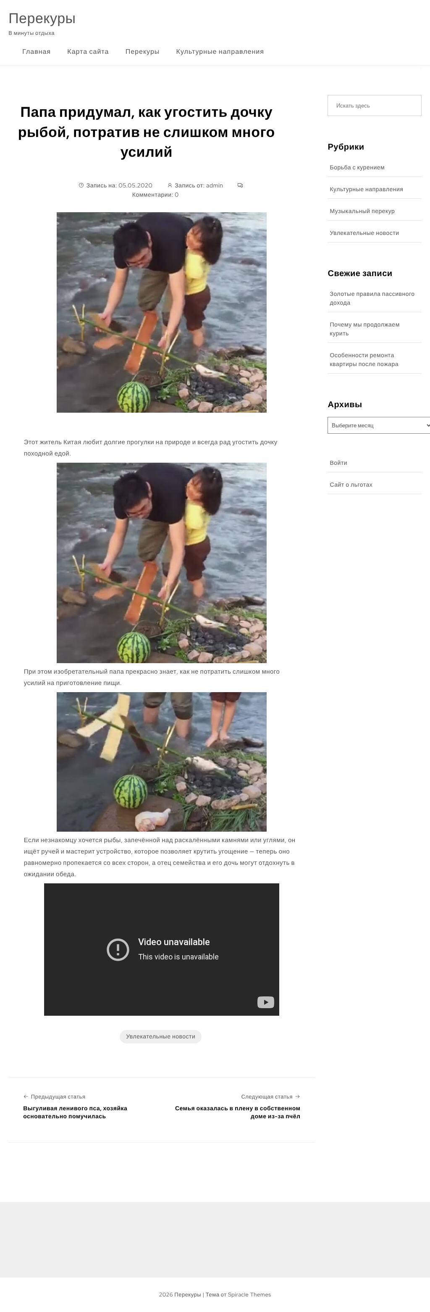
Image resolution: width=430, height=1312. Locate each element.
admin (214, 186)
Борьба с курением (357, 167)
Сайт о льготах (351, 485)
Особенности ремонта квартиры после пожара (364, 360)
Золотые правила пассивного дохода (372, 298)
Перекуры (42, 18)
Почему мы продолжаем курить (364, 329)
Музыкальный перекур (362, 211)
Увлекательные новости (160, 1037)
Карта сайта (88, 51)
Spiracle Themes (249, 1294)
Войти (338, 463)
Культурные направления (220, 51)
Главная (36, 51)
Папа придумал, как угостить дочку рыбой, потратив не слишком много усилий (146, 132)
